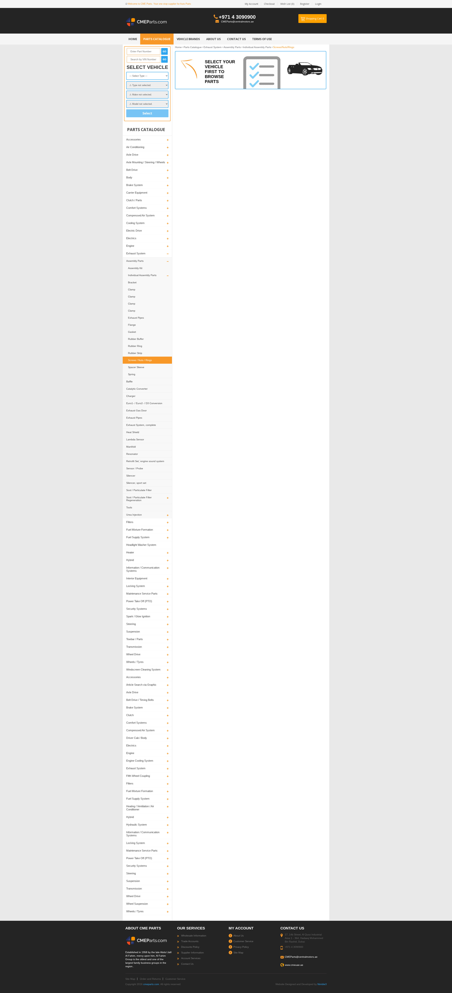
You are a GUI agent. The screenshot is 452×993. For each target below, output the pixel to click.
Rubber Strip (135, 353)
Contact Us (187, 963)
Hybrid (130, 559)
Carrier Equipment (136, 192)
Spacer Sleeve (136, 367)
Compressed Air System (140, 215)
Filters (129, 522)
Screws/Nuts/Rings (283, 47)
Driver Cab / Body (136, 737)
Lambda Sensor (135, 439)
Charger (130, 396)
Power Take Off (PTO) (139, 601)
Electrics (131, 238)
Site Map (238, 952)
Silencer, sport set (136, 482)
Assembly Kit (135, 268)
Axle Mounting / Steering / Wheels (145, 162)
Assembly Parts (135, 260)
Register (304, 3)
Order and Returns (150, 978)
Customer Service (243, 941)
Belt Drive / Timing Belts (140, 699)
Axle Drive (132, 154)
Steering (131, 623)
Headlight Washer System (141, 544)
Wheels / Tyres (135, 661)
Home (178, 47)
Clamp (131, 289)
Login (318, 3)
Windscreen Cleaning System (143, 669)
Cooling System (135, 222)
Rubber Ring (135, 346)
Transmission (134, 646)
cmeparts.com (151, 984)
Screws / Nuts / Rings (140, 360)
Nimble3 (322, 984)
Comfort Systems (136, 207)
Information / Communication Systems (142, 569)
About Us (238, 935)
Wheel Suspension (137, 903)
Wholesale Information (193, 935)
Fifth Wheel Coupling (138, 775)
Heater (130, 552)
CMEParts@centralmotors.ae (237, 21)
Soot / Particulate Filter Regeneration (139, 499)
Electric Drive (134, 230)
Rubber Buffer (136, 339)
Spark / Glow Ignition (138, 616)
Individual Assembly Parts (142, 275)
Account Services (190, 958)
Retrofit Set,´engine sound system (145, 461)
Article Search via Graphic (141, 684)
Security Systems (136, 608)
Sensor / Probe (134, 468)
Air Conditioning (135, 147)
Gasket (132, 331)
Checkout (269, 3)
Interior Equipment (136, 578)
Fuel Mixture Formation (139, 529)
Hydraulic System (136, 824)
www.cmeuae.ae (294, 965)
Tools (129, 507)
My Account (251, 3)
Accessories (133, 139)
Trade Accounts (189, 941)
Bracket (132, 282)
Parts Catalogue (193, 47)
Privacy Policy (241, 946)
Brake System (134, 185)
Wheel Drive (133, 654)
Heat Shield (132, 432)
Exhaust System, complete (141, 425)
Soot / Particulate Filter (139, 490)
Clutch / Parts (134, 200)
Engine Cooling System (139, 760)
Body (129, 177)
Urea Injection (134, 514)
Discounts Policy (190, 946)
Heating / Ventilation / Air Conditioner (140, 808)
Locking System (135, 585)
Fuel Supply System (138, 537)
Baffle (129, 381)
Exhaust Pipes (136, 317)
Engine (130, 245)
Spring (131, 374)
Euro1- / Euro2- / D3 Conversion (144, 403)
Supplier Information (192, 952)
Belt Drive (132, 169)
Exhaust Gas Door (136, 410)
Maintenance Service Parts (141, 593)
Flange (132, 324)
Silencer (130, 475)
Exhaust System (135, 253)
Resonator (132, 454)
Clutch (130, 715)
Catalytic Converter (137, 388)
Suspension (133, 631)
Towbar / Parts (134, 639)
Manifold (131, 446)
